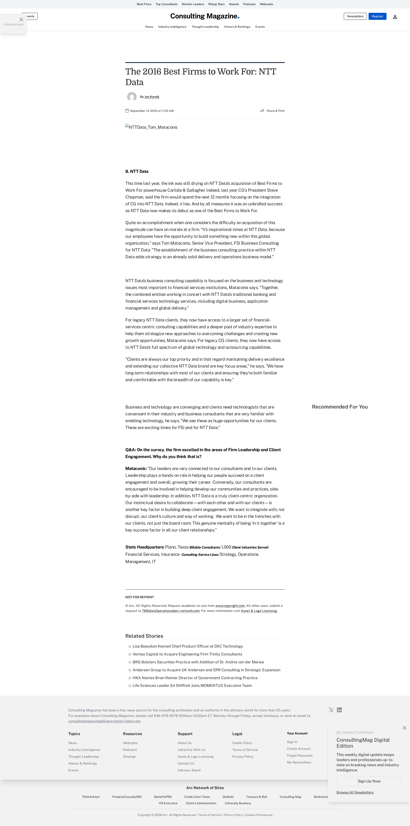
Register (377, 16)
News (72, 743)
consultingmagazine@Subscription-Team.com (104, 721)
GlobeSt (228, 796)
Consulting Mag (290, 796)
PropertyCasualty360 (127, 796)
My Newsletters (299, 762)
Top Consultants (166, 4)
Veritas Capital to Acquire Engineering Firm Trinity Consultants (187, 654)
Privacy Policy (242, 756)
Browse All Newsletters (355, 792)
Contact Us (186, 763)
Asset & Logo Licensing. (259, 611)
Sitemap (129, 756)
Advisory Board (189, 770)
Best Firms (144, 4)
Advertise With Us (191, 750)
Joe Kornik (152, 96)
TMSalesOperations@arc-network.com (171, 611)
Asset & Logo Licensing (196, 756)
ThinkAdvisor (91, 796)
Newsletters (355, 16)
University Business (238, 803)
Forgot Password (299, 755)
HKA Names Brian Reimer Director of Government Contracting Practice (195, 678)
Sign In (292, 742)
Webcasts (266, 4)
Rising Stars (216, 4)
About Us (185, 743)
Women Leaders (193, 4)
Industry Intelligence (84, 750)
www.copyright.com (230, 605)
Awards (234, 4)
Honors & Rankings (82, 763)
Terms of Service (245, 750)
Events (29, 16)
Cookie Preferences (258, 815)
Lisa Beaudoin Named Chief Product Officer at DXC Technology (188, 646)
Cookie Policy (242, 743)
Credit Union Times (197, 796)
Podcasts (249, 4)
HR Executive (168, 803)
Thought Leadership (83, 756)
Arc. (165, 815)
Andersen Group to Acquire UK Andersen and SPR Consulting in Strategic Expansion (206, 670)
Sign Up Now (369, 781)
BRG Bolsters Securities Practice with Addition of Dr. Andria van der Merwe (198, 662)
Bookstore (321, 796)
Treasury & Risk (256, 796)
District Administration (201, 803)
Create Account (299, 748)
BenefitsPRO (163, 796)
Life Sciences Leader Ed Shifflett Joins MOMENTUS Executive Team (192, 685)
